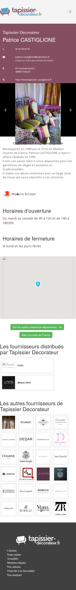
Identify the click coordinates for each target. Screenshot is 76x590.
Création (12, 550)
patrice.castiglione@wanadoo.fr (32, 56)
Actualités (12, 558)
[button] (5, 110)
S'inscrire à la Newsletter (21, 570)
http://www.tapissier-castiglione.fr (33, 79)
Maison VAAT (24, 382)
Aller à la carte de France (36, 335)
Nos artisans (14, 566)
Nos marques (14, 574)
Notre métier (14, 554)
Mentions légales (16, 562)
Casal (20, 365)
